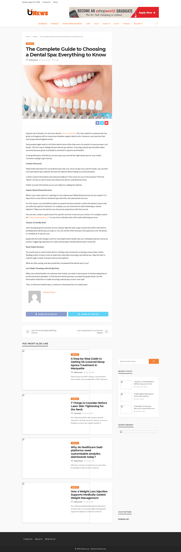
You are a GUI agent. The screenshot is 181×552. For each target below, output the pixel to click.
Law (88, 23)
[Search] (157, 23)
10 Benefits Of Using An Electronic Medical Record (144, 407)
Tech (96, 23)
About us (38, 539)
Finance (55, 23)
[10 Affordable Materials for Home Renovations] (126, 397)
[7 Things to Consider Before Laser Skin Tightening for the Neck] (56, 414)
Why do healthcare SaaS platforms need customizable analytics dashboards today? (87, 452)
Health (106, 23)
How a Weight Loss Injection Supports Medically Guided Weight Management (89, 495)
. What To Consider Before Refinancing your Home (144, 383)
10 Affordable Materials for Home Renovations (144, 395)
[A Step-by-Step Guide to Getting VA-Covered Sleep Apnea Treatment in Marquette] (56, 370)
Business (43, 23)
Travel (126, 23)
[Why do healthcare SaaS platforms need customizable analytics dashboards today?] (56, 458)
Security (138, 23)
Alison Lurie (78, 372)
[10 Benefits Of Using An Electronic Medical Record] (126, 409)
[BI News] (37, 12)
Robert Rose (33, 60)
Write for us (50, 539)
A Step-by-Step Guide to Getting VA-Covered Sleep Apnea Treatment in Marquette (88, 363)
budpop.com (123, 519)
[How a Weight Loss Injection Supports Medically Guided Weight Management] (56, 502)
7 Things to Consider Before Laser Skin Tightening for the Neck (89, 406)
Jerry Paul (77, 413)
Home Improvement (72, 23)
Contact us (46, 2)
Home (55, 2)
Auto (116, 23)
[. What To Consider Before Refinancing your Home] (126, 384)
